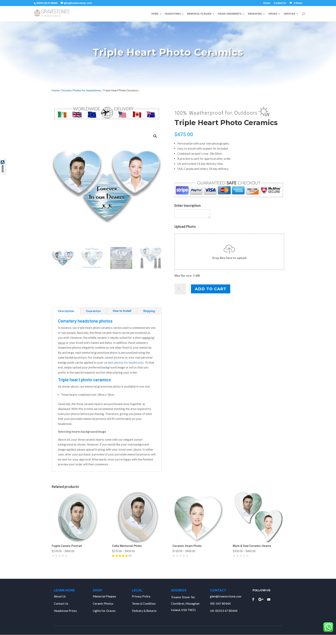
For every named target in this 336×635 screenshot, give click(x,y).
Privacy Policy (141, 596)
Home (266, 3)
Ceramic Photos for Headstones (81, 90)
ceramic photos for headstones (124, 362)
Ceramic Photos (103, 603)
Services (289, 13)
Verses (272, 13)
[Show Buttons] (3, 173)
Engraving (255, 13)
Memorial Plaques (199, 13)
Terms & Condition (144, 603)
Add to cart (210, 289)
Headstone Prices (65, 610)
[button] (155, 136)
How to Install (122, 311)
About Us (60, 596)
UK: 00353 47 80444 (223, 610)
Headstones (173, 13)
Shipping (149, 311)
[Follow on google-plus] (261, 599)
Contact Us (280, 3)
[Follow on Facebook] (253, 599)
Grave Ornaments (230, 13)
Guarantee (93, 311)
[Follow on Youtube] (269, 599)
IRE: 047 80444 (220, 603)
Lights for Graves (104, 610)
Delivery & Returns (144, 610)
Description (66, 311)
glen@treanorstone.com (225, 596)
